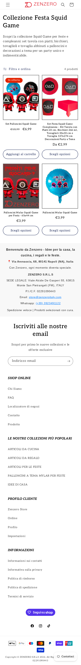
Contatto (14, 415)
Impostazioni (16, 536)
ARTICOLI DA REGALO (24, 458)
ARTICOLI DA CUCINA (23, 449)
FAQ (11, 397)
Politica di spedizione (22, 587)
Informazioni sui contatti (25, 561)
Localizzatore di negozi (24, 406)
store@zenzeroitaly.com (45, 297)
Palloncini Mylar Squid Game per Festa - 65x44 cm (21, 214)
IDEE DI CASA (18, 484)
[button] (8, 4)
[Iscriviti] (68, 361)
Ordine (12, 518)
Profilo (12, 527)
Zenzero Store (17, 509)
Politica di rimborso (21, 578)
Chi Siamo (15, 389)
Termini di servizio (21, 596)
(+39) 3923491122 (48, 303)
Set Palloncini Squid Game (21, 123)
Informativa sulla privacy (25, 569)
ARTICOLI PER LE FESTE (24, 467)
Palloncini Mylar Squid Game (60, 212)
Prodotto (14, 424)
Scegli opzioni (60, 154)
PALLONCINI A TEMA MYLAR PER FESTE (36, 475)
